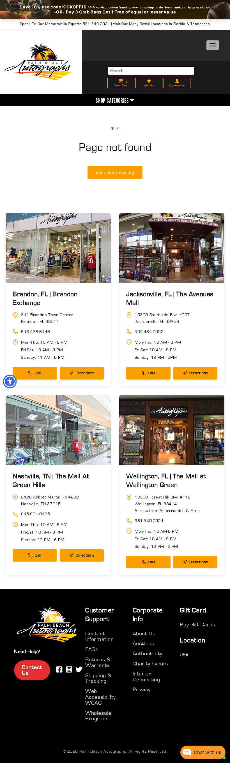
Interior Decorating (146, 676)
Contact (195, 148)
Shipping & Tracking (98, 678)
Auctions (143, 643)
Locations (195, 133)
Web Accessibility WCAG (100, 697)
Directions (85, 373)
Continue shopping (115, 172)
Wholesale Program (98, 716)
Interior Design (195, 119)
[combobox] (151, 70)
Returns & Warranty (98, 662)
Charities (195, 105)
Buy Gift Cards (197, 625)
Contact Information (99, 636)
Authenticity (195, 90)
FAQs (91, 649)
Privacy (142, 689)
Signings (195, 76)
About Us (195, 62)
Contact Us (32, 670)
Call (38, 373)
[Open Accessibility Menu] (10, 381)
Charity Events (150, 664)
